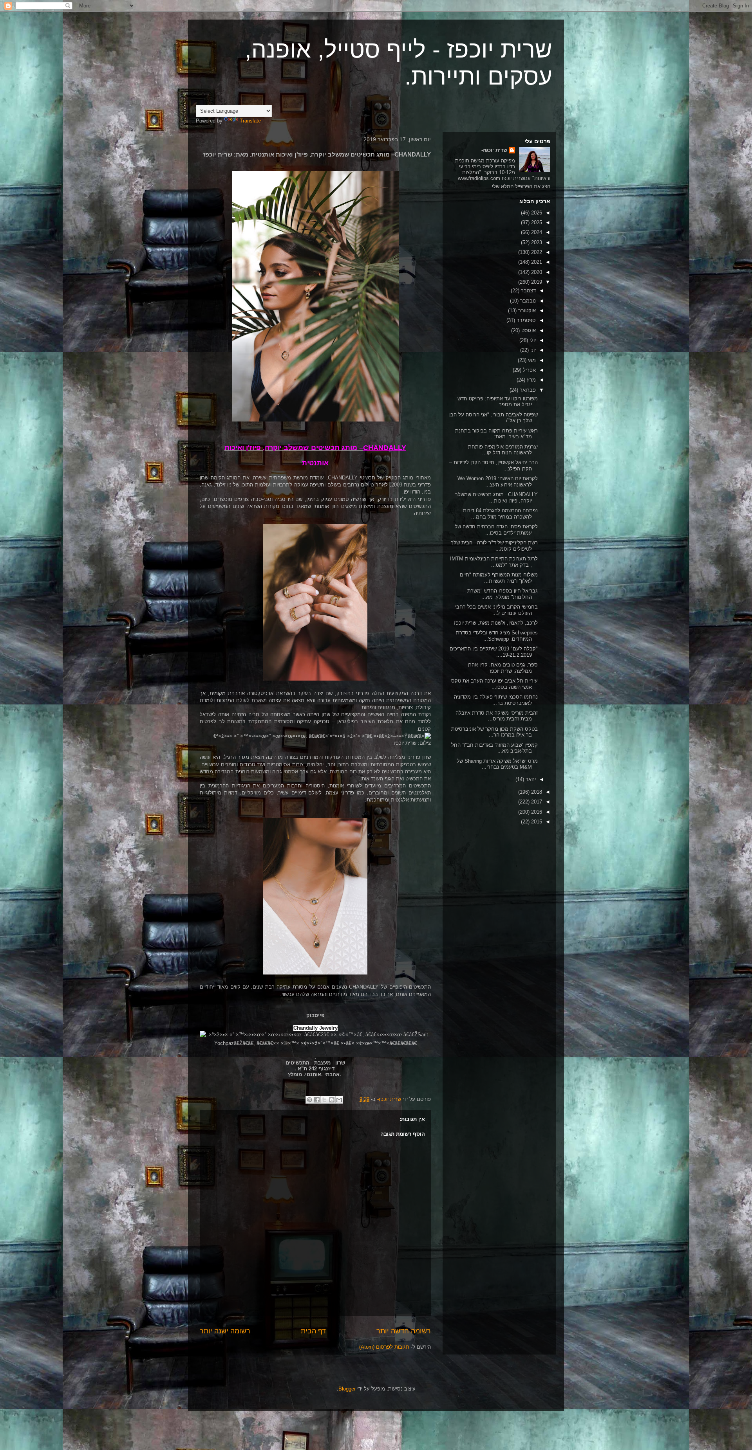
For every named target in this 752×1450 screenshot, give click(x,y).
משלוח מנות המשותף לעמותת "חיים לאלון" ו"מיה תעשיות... (499, 578)
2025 (536, 222)
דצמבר (527, 291)
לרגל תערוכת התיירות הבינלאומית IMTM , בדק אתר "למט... (494, 562)
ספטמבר (525, 320)
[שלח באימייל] (339, 1100)
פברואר (527, 390)
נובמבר (527, 301)
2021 (536, 262)
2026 (536, 213)
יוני (532, 350)
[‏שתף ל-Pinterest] (309, 1100)
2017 (536, 802)
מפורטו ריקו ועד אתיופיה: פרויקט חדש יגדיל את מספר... (497, 402)
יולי (532, 340)
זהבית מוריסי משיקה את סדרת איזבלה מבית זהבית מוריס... (497, 716)
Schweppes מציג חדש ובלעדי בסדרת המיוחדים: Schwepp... (497, 636)
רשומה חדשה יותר (403, 1331)
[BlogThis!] (332, 1100)
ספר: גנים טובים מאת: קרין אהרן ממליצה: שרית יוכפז (503, 668)
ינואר (530, 779)
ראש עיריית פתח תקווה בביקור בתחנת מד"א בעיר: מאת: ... (496, 434)
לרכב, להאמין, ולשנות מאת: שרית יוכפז (496, 623)
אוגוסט (528, 330)
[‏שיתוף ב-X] (324, 1100)
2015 (536, 822)
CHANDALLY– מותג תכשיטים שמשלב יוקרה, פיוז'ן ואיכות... (496, 498)
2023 (536, 242)
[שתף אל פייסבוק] (317, 1100)
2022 (536, 252)
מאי (531, 360)
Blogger (347, 1389)
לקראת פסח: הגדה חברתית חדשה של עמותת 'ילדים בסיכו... (496, 530)
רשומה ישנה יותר (225, 1331)
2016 (536, 812)
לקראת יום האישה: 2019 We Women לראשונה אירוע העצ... (497, 482)
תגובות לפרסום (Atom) (384, 1347)
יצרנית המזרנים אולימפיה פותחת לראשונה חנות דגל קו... (503, 450)
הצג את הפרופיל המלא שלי (521, 186)
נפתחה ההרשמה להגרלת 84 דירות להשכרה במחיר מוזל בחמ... (500, 514)
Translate (250, 121)
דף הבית (313, 1331)
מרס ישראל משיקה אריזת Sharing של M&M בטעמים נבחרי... (497, 764)
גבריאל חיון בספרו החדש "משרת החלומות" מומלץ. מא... (502, 594)
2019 (536, 282)
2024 (536, 232)
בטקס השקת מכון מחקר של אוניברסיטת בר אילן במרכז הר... (494, 732)
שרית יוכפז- (494, 150)
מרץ (530, 380)
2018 (536, 792)
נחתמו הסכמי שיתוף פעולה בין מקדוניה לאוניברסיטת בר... (496, 700)
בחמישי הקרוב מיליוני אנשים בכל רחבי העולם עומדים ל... (496, 610)
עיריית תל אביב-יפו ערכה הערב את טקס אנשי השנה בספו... (494, 684)
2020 (536, 272)
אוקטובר (526, 310)
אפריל (528, 370)
